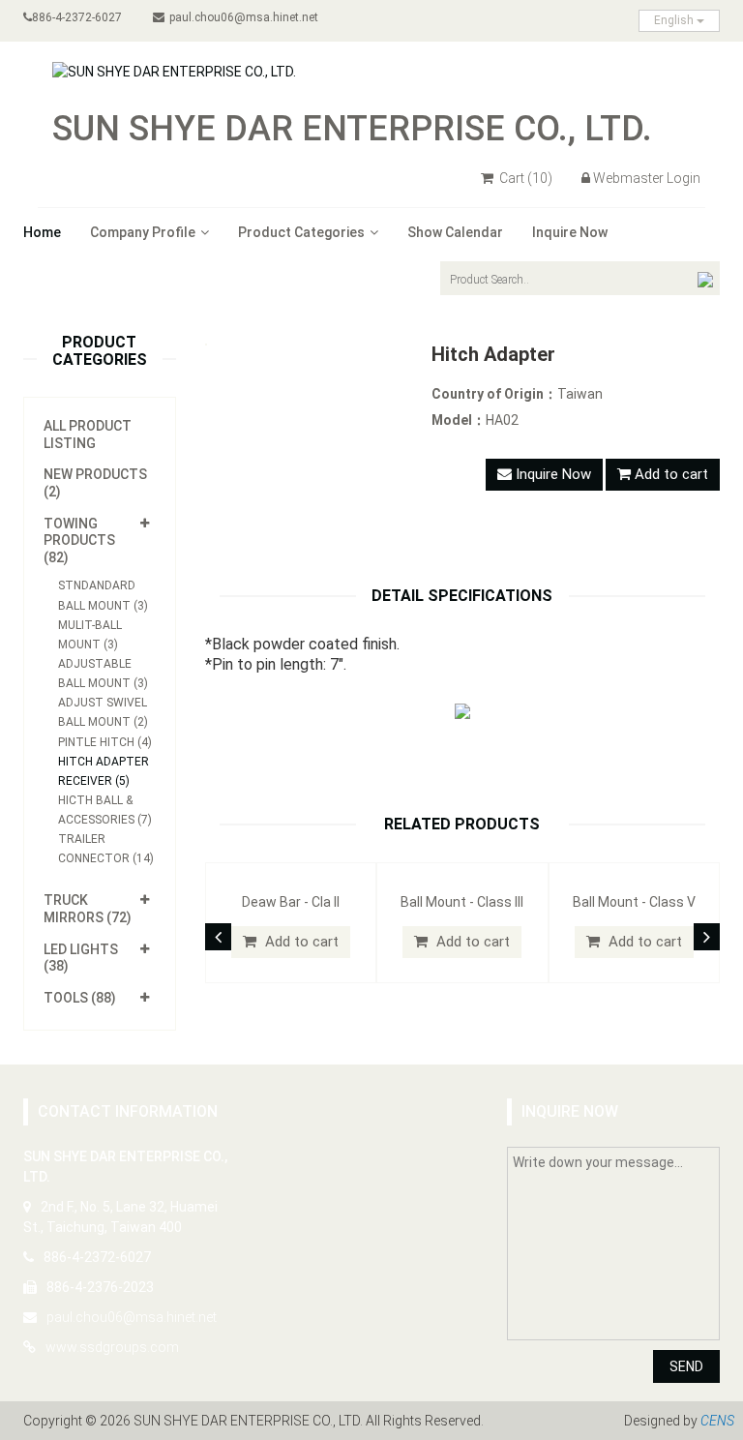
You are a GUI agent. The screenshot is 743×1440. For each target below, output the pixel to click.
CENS (717, 1420)
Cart (524, 178)
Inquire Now (570, 232)
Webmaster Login (646, 178)
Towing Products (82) (79, 540)
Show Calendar (455, 232)
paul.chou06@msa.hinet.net (243, 17)
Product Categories (301, 232)
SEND (686, 1366)
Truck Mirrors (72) (88, 908)
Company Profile (142, 232)
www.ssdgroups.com (112, 1347)
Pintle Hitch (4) (105, 742)
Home (42, 232)
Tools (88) (80, 997)
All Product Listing (88, 434)
